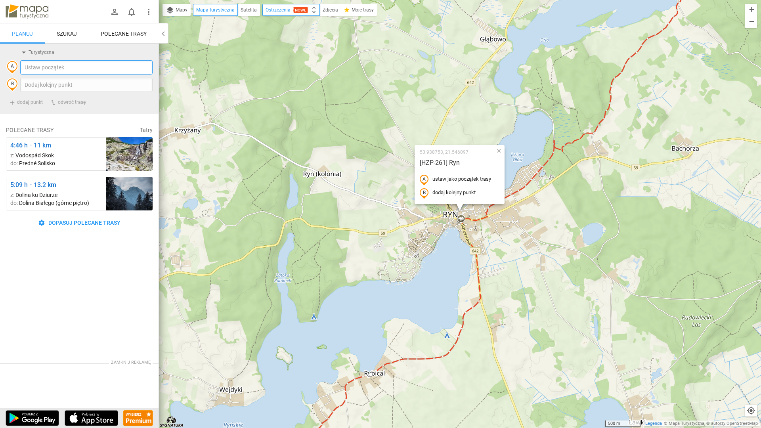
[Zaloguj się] (114, 12)
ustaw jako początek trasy (461, 179)
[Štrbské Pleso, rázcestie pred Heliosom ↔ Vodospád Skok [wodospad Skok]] (129, 154)
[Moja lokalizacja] (751, 411)
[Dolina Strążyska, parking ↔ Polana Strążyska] (129, 193)
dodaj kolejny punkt (454, 192)
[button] (371, 374)
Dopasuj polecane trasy (83, 223)
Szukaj (67, 34)
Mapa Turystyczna (686, 423)
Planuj (22, 34)
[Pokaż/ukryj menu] (148, 12)
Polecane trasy (124, 34)
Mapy (180, 10)
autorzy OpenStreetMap (734, 423)
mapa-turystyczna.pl (27, 11)
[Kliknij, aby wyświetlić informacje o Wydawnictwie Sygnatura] (172, 421)
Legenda (653, 423)
